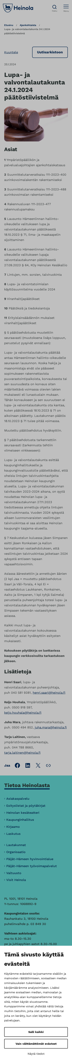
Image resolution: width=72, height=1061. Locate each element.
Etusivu (8, 25)
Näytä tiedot (36, 1053)
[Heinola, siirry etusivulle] (18, 8)
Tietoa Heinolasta (27, 785)
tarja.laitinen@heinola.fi (22, 752)
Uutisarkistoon (50, 52)
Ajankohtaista (28, 25)
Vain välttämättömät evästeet (36, 1043)
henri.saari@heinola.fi (49, 692)
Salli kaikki (36, 1032)
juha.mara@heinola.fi (51, 727)
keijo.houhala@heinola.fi (22, 712)
